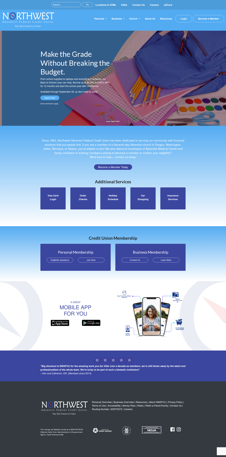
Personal (99, 18)
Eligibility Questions (60, 259)
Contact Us (138, 5)
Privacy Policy (175, 402)
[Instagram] (179, 430)
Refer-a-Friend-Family (156, 405)
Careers (154, 5)
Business (117, 18)
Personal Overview (102, 402)
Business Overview (124, 402)
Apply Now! (49, 97)
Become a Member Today (113, 167)
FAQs (124, 5)
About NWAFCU (157, 402)
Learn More (166, 259)
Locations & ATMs (105, 5)
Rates (140, 405)
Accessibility (114, 405)
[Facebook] (172, 430)
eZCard (168, 5)
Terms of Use (99, 405)
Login (183, 18)
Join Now (91, 259)
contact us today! (125, 157)
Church (133, 18)
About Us (150, 18)
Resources (166, 18)
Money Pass (129, 405)
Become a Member (208, 18)
